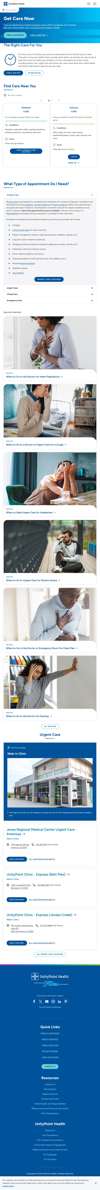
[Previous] (41, 100)
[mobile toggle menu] (89, 4)
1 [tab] (48, 100)
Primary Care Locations (49, 279)
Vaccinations (18, 273)
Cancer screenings (20, 230)
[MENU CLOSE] (94, 4)
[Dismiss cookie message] (96, 1183)
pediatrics (29, 205)
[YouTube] (47, 1001)
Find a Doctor (13, 73)
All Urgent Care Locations (50, 954)
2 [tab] (51, 100)
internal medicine (41, 205)
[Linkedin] (59, 1001)
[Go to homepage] (14, 4)
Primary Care (12, 202)
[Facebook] (34, 1001)
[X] (40, 1001)
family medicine (61, 205)
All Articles (50, 726)
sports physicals (28, 263)
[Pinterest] (66, 1001)
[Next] (58, 100)
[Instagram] (53, 1001)
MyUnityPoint (34, 73)
